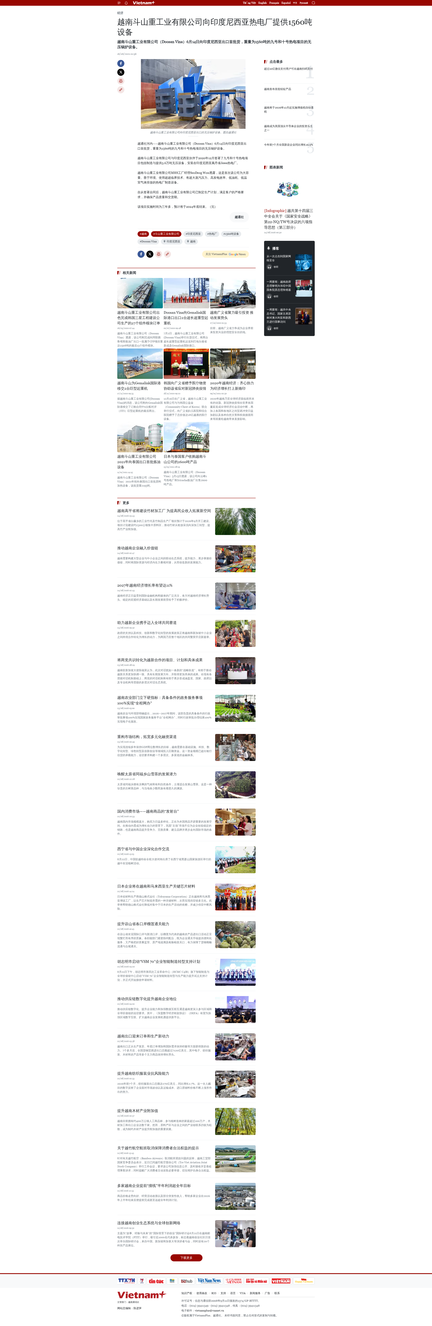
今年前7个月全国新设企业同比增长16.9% (288, 144)
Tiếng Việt (249, 2)
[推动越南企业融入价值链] (235, 558)
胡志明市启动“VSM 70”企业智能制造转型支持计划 (158, 961)
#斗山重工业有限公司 (166, 233)
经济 (120, 13)
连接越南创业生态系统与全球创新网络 (148, 1223)
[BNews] (172, 1280)
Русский (304, 3)
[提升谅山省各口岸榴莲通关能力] (235, 934)
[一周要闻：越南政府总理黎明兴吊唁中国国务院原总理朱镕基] (303, 288)
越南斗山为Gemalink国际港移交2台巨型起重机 (139, 386)
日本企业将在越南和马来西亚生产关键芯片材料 (156, 886)
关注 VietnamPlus (216, 254)
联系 (277, 1293)
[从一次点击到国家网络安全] (303, 262)
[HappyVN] (304, 1280)
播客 (275, 248)
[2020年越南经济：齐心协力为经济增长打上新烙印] (233, 364)
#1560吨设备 (231, 233)
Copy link (120, 89)
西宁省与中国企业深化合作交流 (143, 849)
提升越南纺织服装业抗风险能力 (143, 1073)
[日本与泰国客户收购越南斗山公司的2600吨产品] (186, 437)
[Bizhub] (187, 1280)
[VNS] (209, 1280)
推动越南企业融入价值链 (137, 548)
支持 (223, 1293)
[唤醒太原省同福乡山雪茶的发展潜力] (235, 784)
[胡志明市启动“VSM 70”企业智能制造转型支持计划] (235, 972)
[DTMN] (256, 1280)
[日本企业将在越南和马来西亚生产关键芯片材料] (235, 896)
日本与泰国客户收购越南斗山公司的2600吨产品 (185, 459)
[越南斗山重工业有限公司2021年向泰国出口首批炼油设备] (140, 437)
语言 (233, 1293)
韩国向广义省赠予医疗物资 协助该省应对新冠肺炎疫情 (185, 386)
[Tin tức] (156, 1280)
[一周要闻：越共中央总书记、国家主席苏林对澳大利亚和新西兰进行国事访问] (303, 316)
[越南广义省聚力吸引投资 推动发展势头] (233, 293)
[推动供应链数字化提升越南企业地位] (235, 1009)
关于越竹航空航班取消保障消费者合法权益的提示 (158, 1148)
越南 (193, 241)
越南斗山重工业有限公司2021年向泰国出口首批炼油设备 (138, 461)
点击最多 (276, 61)
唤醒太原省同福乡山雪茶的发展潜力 (147, 774)
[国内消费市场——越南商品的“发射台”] (235, 822)
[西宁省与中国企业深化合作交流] (235, 859)
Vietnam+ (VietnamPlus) (144, 2)
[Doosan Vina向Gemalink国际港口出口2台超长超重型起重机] (186, 293)
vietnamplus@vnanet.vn (209, 1310)
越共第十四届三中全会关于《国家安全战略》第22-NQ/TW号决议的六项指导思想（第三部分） (288, 219)
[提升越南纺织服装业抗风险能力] (235, 1084)
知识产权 (186, 1293)
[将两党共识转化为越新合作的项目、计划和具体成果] (235, 670)
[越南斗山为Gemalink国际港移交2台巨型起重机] (140, 364)
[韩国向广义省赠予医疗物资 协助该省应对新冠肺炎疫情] (186, 364)
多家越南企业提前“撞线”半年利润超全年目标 (154, 1186)
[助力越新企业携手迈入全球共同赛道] (235, 633)
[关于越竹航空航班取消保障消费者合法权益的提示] (235, 1158)
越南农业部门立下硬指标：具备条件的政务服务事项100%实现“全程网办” (160, 700)
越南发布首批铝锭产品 (277, 89)
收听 (276, 266)
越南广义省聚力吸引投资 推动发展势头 (231, 315)
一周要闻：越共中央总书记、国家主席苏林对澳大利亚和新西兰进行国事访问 (279, 315)
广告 (267, 1293)
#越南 (143, 233)
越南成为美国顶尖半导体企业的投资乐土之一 (288, 128)
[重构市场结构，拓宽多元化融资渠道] (235, 747)
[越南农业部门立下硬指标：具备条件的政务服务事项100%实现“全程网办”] (235, 708)
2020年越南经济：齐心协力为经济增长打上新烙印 (232, 386)
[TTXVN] (127, 1280)
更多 (126, 503)
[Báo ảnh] (281, 1280)
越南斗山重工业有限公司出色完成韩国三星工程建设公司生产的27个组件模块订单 (138, 318)
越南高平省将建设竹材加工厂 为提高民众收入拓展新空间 (164, 511)
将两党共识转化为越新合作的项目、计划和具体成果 (160, 660)
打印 (120, 81)
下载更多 (186, 1258)
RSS (213, 1293)
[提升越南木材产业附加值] (235, 1121)
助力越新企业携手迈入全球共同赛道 (147, 623)
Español (286, 2)
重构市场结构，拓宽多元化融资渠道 (147, 737)
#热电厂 (212, 233)
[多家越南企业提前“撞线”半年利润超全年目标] (235, 1196)
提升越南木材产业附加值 (137, 1111)
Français (274, 2)
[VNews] (142, 1280)
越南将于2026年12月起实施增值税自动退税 (289, 109)
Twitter (120, 72)
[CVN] (233, 1280)
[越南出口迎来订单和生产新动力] (235, 1046)
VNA (243, 1293)
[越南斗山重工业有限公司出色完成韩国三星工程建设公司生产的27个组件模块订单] (140, 293)
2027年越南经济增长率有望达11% (144, 585)
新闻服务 (255, 1293)
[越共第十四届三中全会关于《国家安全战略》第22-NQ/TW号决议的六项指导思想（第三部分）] (289, 189)
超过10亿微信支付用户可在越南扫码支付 (288, 68)
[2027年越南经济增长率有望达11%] (235, 596)
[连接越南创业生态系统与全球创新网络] (235, 1233)
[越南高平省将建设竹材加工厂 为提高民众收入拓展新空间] (235, 521)
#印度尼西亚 (193, 233)
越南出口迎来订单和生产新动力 (143, 1036)
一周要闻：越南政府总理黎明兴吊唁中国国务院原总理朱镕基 (279, 285)
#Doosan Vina (148, 241)
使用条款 (201, 1293)
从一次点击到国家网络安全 (279, 258)
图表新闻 (276, 167)
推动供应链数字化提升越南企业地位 (147, 999)
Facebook (120, 63)
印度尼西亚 (173, 241)
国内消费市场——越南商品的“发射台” (148, 811)
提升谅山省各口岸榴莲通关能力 (143, 924)
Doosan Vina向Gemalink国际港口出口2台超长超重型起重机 (186, 318)
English (262, 2)
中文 (295, 3)
